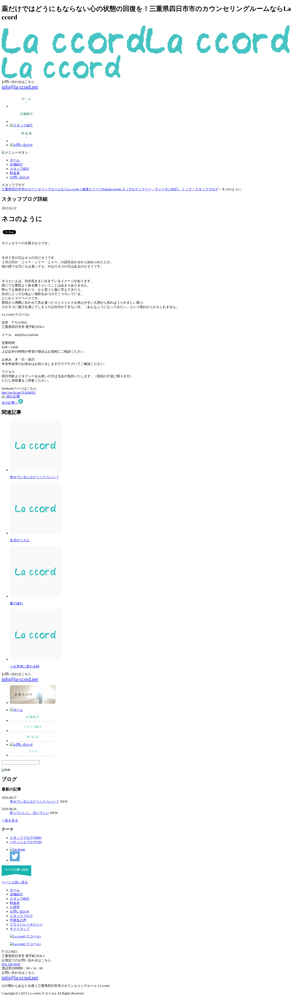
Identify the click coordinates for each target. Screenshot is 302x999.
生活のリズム (20, 540)
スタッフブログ (206, 189)
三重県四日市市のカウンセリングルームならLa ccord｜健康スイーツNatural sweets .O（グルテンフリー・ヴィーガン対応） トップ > (98, 189)
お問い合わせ (20, 177)
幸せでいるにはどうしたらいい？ (34, 477)
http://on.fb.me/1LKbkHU (19, 392)
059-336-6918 (11, 964)
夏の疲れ (16, 603)
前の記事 (13, 396)
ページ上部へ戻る (15, 882)
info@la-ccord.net (20, 86)
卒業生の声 (18, 920)
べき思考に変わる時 (24, 666)
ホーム (15, 160)
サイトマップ (20, 929)
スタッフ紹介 (20, 168)
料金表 (15, 173)
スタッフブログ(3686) (25, 837)
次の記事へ (10, 402)
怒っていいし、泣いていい (29, 813)
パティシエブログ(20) (25, 842)
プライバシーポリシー (26, 924)
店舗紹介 (16, 164)
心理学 (15, 907)
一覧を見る (10, 820)
